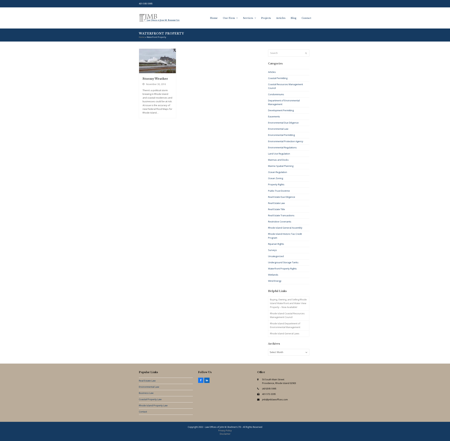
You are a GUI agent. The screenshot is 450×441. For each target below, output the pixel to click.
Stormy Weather (155, 78)
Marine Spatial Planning (280, 166)
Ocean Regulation (277, 172)
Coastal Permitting (277, 78)
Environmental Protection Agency (285, 141)
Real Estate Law (276, 203)
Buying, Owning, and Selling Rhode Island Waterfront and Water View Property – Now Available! (288, 303)
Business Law (146, 393)
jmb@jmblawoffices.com (275, 399)
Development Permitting (281, 110)
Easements (274, 116)
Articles (272, 72)
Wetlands (273, 274)
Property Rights (276, 184)
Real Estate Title (276, 209)
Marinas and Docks (278, 159)
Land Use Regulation (279, 153)
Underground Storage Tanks (283, 262)
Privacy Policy (225, 430)
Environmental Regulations (282, 147)
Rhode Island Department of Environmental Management (285, 325)
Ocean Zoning (275, 178)
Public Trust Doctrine (279, 190)
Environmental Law (278, 128)
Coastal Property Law (150, 399)
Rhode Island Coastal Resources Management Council (287, 315)
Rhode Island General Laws (284, 333)
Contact (143, 411)
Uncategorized (276, 256)
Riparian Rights (276, 243)
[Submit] (306, 53)
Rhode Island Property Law (153, 405)
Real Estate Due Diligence (281, 197)
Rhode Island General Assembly (285, 227)
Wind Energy (274, 280)
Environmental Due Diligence (283, 122)
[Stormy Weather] (157, 60)
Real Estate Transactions (281, 215)
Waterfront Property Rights (282, 268)
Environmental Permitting (281, 135)
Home (142, 37)
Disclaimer (225, 433)
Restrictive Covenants (279, 221)
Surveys (272, 250)
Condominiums (276, 94)
